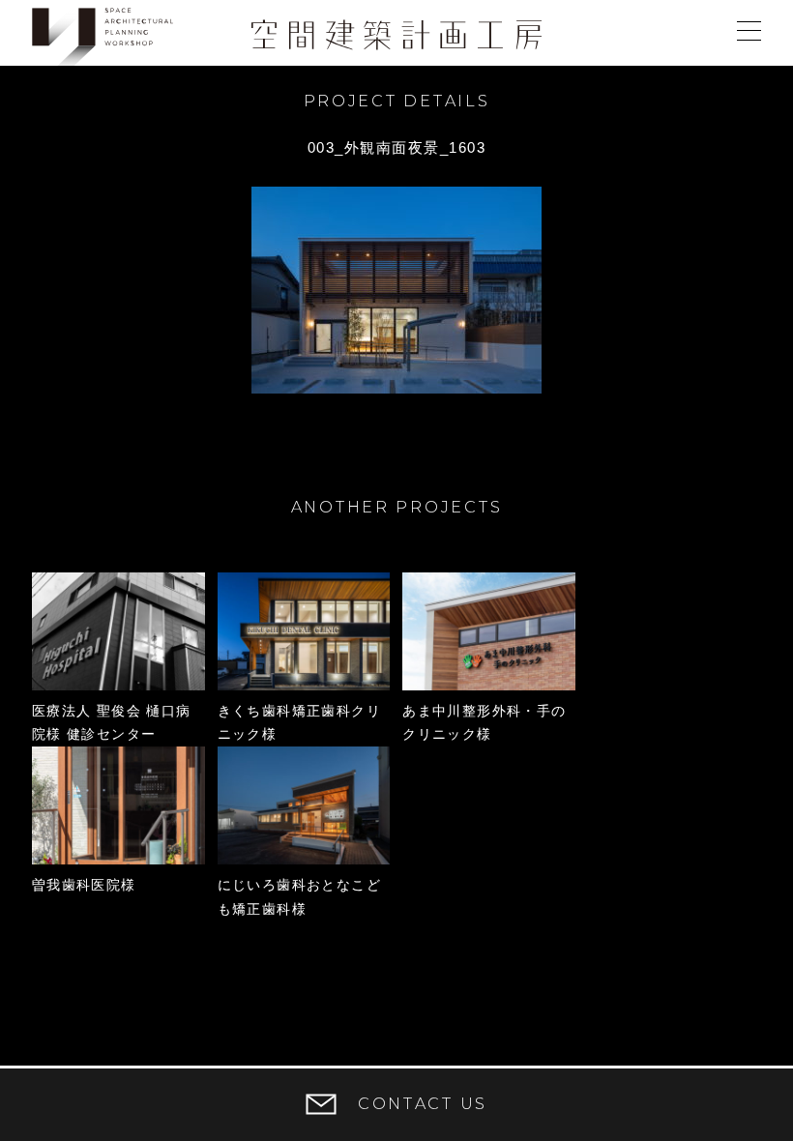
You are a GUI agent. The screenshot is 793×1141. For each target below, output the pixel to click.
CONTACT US (422, 1104)
